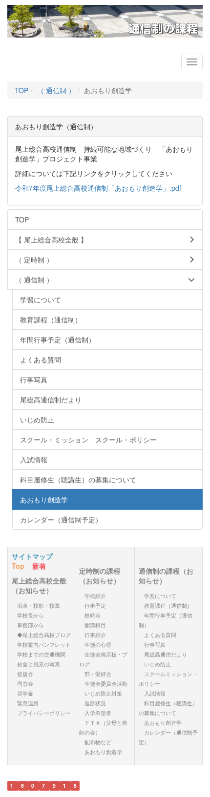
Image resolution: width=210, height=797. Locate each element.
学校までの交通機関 (41, 654)
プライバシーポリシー (44, 713)
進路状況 (95, 703)
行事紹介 (95, 634)
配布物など (97, 742)
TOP (21, 90)
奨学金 (25, 693)
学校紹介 (95, 595)
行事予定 (95, 605)
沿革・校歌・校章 (38, 605)
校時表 (92, 615)
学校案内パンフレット (44, 644)
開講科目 (95, 625)
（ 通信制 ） (56, 90)
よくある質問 (160, 634)
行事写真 (155, 644)
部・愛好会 (97, 673)
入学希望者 (97, 713)
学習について (160, 595)
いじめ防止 (157, 664)
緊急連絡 (28, 703)
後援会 (25, 673)
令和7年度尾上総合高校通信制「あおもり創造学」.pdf (98, 188)
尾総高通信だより (165, 654)
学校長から (30, 615)
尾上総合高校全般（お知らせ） (39, 585)
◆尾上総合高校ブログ (44, 634)
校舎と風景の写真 (38, 664)
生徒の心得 (97, 644)
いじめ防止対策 (103, 693)
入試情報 (155, 693)
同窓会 (25, 683)
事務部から (30, 625)
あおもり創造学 (103, 752)
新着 (39, 566)
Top (18, 566)
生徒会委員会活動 (105, 683)
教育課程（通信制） (168, 605)
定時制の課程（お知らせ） (99, 575)
